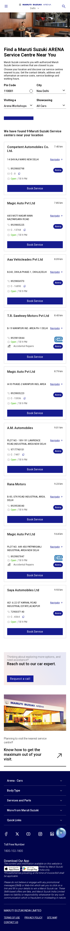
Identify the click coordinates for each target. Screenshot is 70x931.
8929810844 (17, 338)
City (39, 85)
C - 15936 (16, 398)
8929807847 (17, 556)
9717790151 (17, 449)
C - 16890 (16, 286)
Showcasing (44, 100)
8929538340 (17, 506)
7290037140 (17, 611)
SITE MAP (52, 917)
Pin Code (10, 85)
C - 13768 (16, 230)
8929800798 (17, 168)
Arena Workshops (15, 105)
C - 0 (13, 173)
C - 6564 (15, 616)
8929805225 (17, 225)
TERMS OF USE (12, 917)
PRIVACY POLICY (33, 917)
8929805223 (17, 393)
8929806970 (17, 281)
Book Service (35, 188)
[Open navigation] (6, 6)
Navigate (55, 159)
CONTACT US (11, 922)
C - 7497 (15, 454)
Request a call (20, 678)
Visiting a (10, 100)
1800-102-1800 (13, 850)
